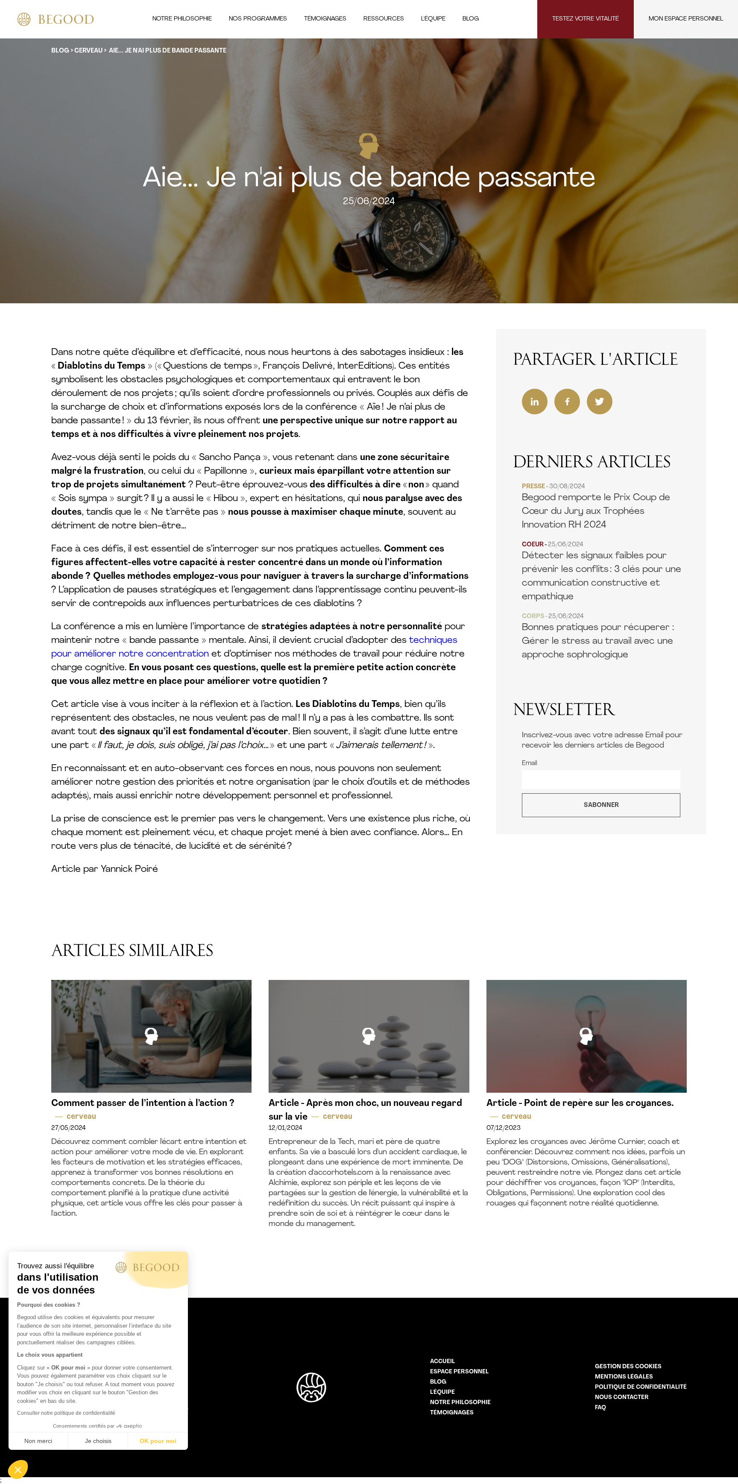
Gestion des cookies (628, 1367)
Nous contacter (622, 1397)
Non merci (38, 1440)
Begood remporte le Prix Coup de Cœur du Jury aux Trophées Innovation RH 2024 (596, 507)
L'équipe (442, 1392)
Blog (438, 1382)
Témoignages (452, 1413)
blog (60, 51)
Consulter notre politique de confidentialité (66, 1413)
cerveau (88, 51)
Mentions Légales (624, 1377)
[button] (18, 1469)
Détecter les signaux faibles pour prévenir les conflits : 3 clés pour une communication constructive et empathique (601, 572)
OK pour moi (158, 1440)
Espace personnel (459, 1372)
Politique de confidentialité (641, 1387)
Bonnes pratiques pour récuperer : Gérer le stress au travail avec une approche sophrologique (598, 636)
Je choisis (98, 1440)
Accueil (442, 1361)
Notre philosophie (460, 1402)
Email (529, 763)
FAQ (600, 1408)
